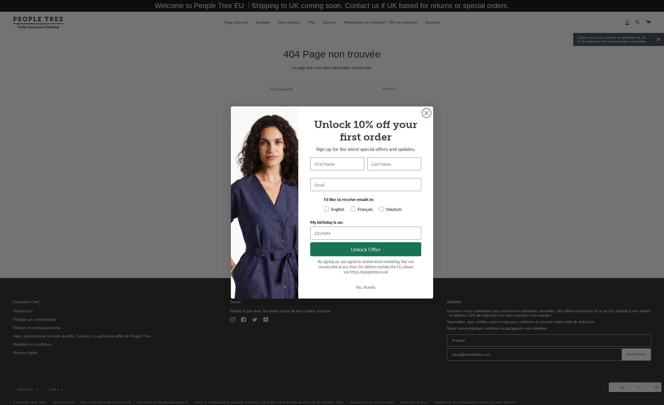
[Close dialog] (426, 113)
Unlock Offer (366, 249)
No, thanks (366, 287)
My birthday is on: (326, 222)
